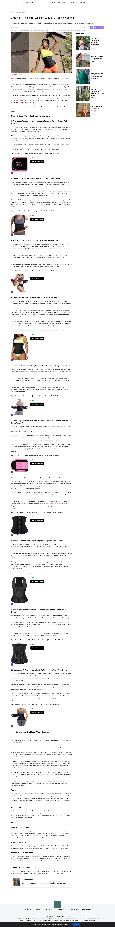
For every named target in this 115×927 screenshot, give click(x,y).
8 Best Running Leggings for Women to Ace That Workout (97, 92)
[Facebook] (91, 27)
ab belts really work (32, 378)
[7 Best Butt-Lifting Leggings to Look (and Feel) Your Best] (83, 60)
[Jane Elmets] (16, 882)
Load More (57, 900)
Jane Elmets (15, 27)
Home (12, 13)
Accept (76, 924)
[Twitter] (95, 27)
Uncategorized (20, 13)
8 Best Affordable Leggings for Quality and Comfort (96, 109)
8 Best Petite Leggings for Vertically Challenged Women (95, 42)
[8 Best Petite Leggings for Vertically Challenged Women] (83, 43)
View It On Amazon (37, 161)
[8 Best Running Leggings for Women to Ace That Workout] (83, 93)
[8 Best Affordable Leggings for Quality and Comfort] (83, 110)
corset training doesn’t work (53, 504)
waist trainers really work (18, 100)
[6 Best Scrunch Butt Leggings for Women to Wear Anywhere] (83, 76)
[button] (23, 2)
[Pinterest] (99, 27)
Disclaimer (14, 78)
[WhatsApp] (102, 27)
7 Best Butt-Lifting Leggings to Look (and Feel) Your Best (97, 59)
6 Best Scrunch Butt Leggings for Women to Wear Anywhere (97, 76)
